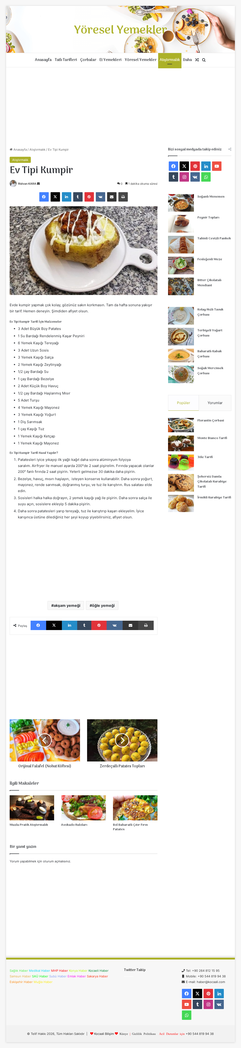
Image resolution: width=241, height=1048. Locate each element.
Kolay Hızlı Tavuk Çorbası (210, 312)
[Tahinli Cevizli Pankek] (181, 244)
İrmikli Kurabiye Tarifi (214, 497)
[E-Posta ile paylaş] (111, 197)
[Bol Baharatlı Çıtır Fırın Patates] (135, 807)
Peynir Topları (208, 217)
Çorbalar (88, 60)
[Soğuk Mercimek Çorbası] (181, 374)
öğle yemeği (103, 605)
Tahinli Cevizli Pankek (214, 238)
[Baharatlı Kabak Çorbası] (181, 355)
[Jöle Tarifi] (181, 463)
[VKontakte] (100, 197)
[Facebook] (44, 197)
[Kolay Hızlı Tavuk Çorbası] (181, 316)
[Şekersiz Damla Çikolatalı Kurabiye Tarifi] (181, 483)
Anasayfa (43, 60)
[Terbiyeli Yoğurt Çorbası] (181, 336)
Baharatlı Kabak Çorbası (209, 354)
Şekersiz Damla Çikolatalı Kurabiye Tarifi (212, 482)
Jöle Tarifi (205, 457)
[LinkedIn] (66, 197)
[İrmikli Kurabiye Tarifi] (181, 503)
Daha (187, 60)
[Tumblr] (78, 197)
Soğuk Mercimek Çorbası (210, 371)
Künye (124, 1033)
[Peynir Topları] (181, 224)
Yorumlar (215, 403)
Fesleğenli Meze (209, 259)
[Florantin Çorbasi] (181, 425)
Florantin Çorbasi (210, 420)
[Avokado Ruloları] (83, 807)
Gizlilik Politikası (144, 1033)
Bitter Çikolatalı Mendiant (209, 283)
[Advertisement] (120, 107)
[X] (55, 197)
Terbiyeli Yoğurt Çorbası (209, 333)
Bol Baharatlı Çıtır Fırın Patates (130, 827)
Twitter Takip (134, 970)
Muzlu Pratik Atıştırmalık (29, 825)
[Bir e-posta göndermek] (38, 183)
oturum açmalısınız (56, 861)
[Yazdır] (123, 197)
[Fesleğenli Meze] (181, 265)
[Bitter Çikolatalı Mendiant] (181, 286)
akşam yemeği (67, 605)
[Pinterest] (89, 197)
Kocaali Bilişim (104, 1034)
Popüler (183, 403)
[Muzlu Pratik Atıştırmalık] (32, 807)
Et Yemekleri (110, 60)
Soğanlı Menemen (211, 196)
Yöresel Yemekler (141, 60)
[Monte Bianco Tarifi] (181, 443)
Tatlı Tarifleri (66, 60)
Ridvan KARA (27, 183)
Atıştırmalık (170, 60)
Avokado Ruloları (74, 825)
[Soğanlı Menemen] (181, 203)
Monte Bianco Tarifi (212, 438)
